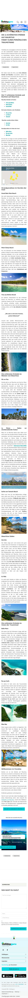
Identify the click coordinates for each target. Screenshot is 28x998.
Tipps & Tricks (15, 67)
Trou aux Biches (10, 102)
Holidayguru (5, 954)
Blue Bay (8, 135)
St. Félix (8, 125)
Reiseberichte (6, 67)
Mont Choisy (9, 104)
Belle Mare (8, 131)
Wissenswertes (5, 957)
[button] (14, 969)
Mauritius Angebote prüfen (13, 809)
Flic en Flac (9, 112)
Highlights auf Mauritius (7, 799)
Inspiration (4, 961)
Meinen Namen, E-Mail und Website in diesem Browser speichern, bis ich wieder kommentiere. (14, 923)
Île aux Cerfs (9, 133)
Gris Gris (8, 123)
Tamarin (8, 116)
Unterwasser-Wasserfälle (20, 445)
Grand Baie (9, 106)
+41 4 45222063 (19, 984)
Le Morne (8, 114)
